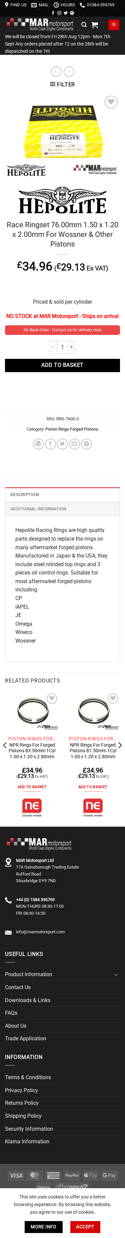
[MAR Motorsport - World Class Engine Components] (40, 25)
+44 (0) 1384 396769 (35, 899)
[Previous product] (69, 71)
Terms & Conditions (28, 1077)
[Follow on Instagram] (59, 13)
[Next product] (56, 71)
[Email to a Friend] (74, 444)
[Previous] (5, 758)
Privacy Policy (21, 1090)
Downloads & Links (27, 1000)
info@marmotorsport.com (40, 931)
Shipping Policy (23, 1116)
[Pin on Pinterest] (86, 444)
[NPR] (32, 807)
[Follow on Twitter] (66, 13)
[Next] (120, 758)
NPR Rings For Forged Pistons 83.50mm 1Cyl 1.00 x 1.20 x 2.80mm (32, 750)
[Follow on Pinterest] (72, 13)
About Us (15, 1026)
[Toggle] (116, 975)
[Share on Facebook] (50, 444)
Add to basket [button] (32, 787)
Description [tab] (24, 494)
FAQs (11, 1013)
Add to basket (62, 365)
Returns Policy (22, 1103)
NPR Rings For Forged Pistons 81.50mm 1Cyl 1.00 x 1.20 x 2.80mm (93, 750)
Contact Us (18, 987)
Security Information (29, 1129)
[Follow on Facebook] (53, 13)
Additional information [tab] (38, 508)
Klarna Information (27, 1141)
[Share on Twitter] (62, 444)
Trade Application (25, 1038)
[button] (84, 24)
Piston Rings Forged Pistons (71, 429)
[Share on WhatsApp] (38, 444)
